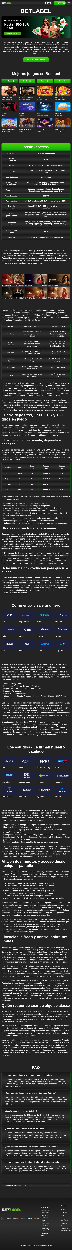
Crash (43, 81)
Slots (61, 81)
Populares (8, 81)
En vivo (25, 81)
